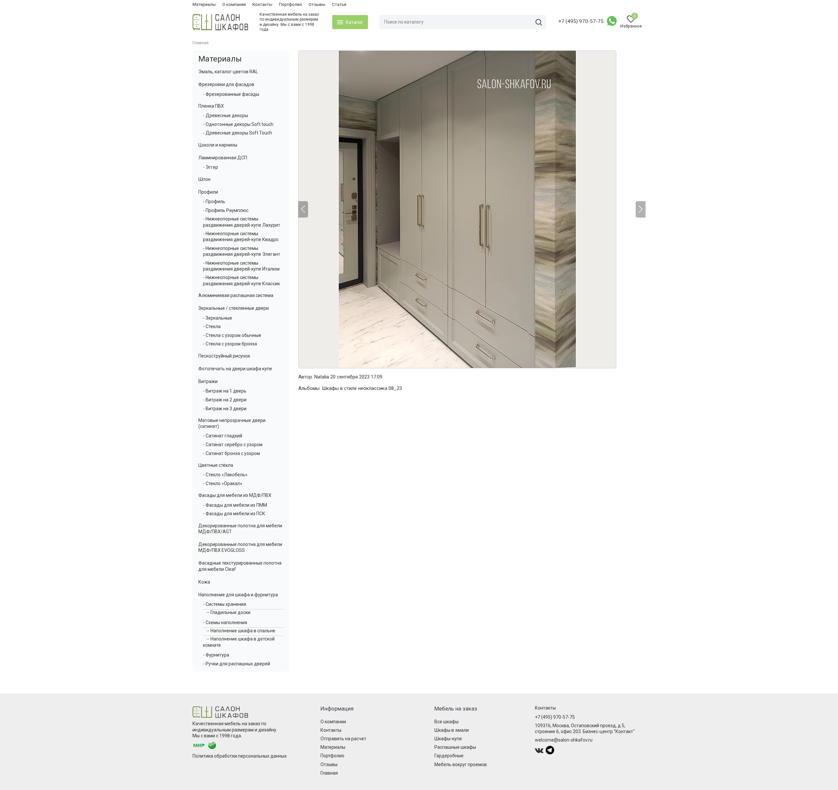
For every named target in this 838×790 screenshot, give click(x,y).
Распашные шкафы (455, 747)
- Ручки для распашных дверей (236, 663)
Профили (208, 192)
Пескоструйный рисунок (224, 356)
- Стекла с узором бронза (230, 343)
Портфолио (290, 4)
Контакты (262, 4)
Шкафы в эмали (451, 730)
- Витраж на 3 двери (224, 408)
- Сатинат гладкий (222, 435)
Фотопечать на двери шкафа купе (235, 368)
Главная (329, 773)
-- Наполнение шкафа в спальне (240, 630)
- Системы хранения (224, 604)
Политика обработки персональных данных (239, 756)
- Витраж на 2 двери (224, 399)
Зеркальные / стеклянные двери (233, 308)
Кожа (204, 582)
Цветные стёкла (215, 465)
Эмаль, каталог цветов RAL (228, 71)
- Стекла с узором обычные (232, 335)
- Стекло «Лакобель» (225, 474)
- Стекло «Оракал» (222, 483)
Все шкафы (446, 721)
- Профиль (214, 201)
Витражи (208, 381)
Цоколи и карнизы (217, 145)
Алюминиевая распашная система (235, 295)
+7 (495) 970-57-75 (581, 21)
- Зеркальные (217, 318)
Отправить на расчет (343, 738)
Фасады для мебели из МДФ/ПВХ (234, 495)
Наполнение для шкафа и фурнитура (238, 594)
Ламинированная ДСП (222, 157)
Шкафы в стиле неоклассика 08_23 (362, 388)
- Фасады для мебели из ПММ (235, 505)
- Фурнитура (216, 655)
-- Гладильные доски (228, 612)
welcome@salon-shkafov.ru (563, 740)
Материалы (204, 4)
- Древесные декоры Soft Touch (237, 132)
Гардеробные (449, 755)
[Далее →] (472, 209)
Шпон (204, 179)
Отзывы (317, 4)
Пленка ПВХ (211, 106)
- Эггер (210, 167)
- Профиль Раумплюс (225, 210)
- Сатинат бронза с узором (231, 453)
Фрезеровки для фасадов (226, 84)
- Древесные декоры (225, 115)
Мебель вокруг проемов (460, 764)
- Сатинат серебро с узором (233, 444)
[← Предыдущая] (303, 209)
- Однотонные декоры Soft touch (238, 124)
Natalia (321, 377)
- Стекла (212, 326)
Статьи (339, 4)
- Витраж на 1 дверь (224, 391)
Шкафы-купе (448, 738)
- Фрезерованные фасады (231, 94)
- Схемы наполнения (225, 622)
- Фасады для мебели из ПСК (234, 513)
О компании (234, 4)
